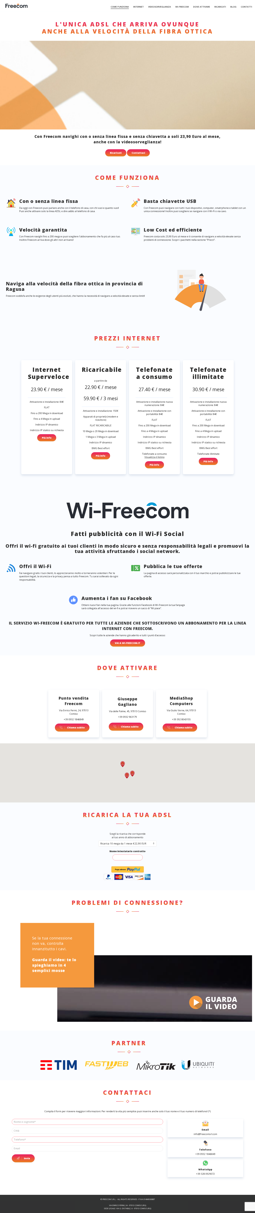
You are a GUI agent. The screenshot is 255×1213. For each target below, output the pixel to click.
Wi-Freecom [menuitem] (182, 6)
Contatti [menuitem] (246, 6)
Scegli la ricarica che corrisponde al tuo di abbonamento (128, 835)
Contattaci (138, 152)
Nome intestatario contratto (127, 851)
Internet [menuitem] (138, 6)
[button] (127, 776)
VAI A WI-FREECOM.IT (127, 643)
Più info (47, 437)
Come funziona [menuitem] (120, 6)
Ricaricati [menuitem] (220, 6)
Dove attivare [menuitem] (201, 6)
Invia (27, 1158)
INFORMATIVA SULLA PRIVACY (127, 1202)
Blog (233, 6)
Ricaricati (116, 152)
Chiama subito (76, 727)
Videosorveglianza (159, 6)
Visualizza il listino (154, 457)
